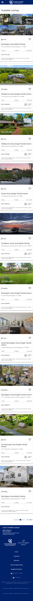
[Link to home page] (16, 2)
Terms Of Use (6, 582)
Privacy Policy (16, 582)
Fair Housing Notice (20, 583)
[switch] (30, 38)
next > (30, 519)
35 (27, 519)
